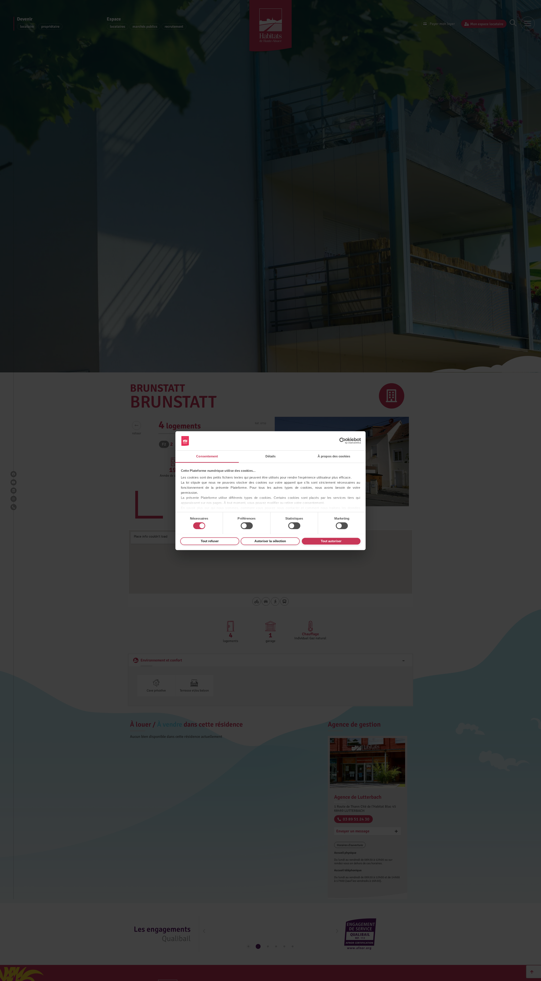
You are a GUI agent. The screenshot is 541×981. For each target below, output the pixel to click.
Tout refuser (210, 541)
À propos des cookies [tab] (334, 456)
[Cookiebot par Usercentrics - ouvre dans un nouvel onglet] (342, 441)
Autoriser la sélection (270, 541)
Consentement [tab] (207, 456)
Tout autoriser (331, 541)
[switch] (247, 525)
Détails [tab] (270, 456)
